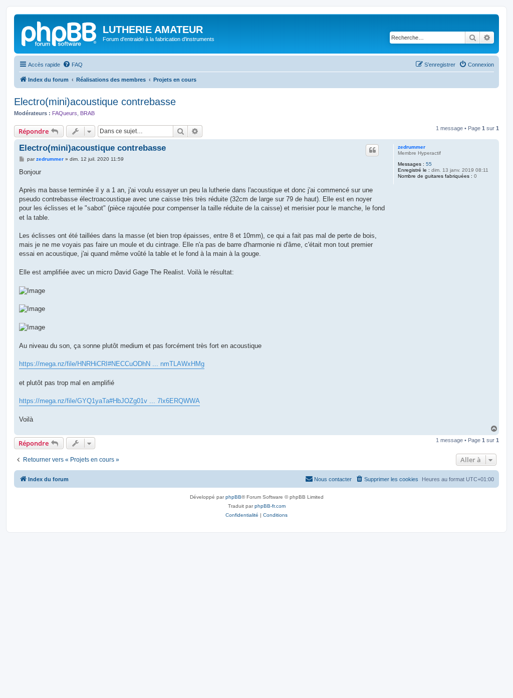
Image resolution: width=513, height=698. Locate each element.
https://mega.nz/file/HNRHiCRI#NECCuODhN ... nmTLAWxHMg (111, 364)
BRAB (87, 113)
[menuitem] (73, 65)
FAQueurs (64, 113)
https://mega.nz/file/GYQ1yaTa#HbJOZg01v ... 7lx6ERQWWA (109, 401)
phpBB (233, 497)
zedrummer (411, 147)
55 (429, 164)
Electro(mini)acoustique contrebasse (95, 101)
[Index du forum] (60, 33)
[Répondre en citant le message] (372, 150)
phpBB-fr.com (270, 506)
